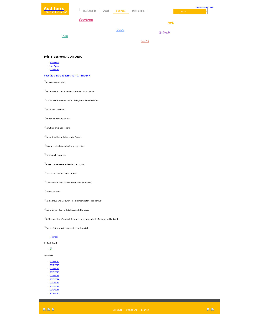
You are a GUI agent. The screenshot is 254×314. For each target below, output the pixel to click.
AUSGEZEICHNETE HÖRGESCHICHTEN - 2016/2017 (67, 75)
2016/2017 (54, 69)
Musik (171, 22)
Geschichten (86, 20)
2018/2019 (54, 261)
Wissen (106, 11)
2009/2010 (54, 293)
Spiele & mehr (138, 11)
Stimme (120, 30)
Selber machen (89, 11)
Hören (65, 36)
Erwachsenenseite (204, 7)
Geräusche (165, 32)
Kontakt (145, 310)
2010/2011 (54, 289)
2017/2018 (54, 265)
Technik (145, 41)
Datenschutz (131, 310)
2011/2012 (54, 286)
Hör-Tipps (120, 11)
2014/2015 (54, 275)
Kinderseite (54, 62)
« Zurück (54, 236)
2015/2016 (54, 272)
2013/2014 (54, 279)
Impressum (117, 310)
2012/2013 (54, 282)
